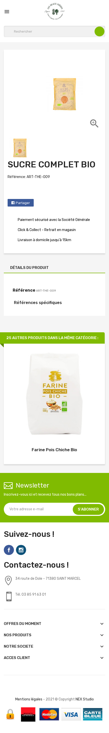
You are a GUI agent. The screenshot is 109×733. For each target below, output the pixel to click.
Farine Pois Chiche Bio (54, 449)
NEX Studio (85, 699)
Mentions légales (28, 699)
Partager (23, 203)
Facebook (9, 550)
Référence (24, 290)
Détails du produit (29, 267)
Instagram (21, 550)
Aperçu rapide (54, 394)
